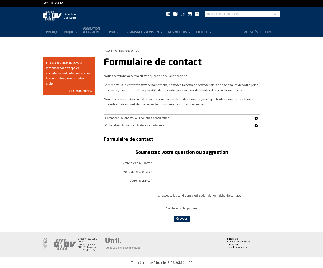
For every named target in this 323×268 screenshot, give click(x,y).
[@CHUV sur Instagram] (182, 14)
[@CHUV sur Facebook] (175, 14)
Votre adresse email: (137, 171)
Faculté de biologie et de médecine (122, 248)
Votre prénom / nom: (137, 163)
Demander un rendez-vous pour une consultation (137, 118)
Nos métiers (177, 32)
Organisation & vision (141, 32)
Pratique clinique (60, 32)
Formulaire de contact (238, 247)
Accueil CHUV (53, 3)
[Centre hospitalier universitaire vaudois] (65, 245)
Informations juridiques (238, 242)
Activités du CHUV (257, 32)
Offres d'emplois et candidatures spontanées (134, 125)
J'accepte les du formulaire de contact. (200, 195)
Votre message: (141, 180)
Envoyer (181, 218)
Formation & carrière (91, 30)
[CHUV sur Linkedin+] (168, 14)
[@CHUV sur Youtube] (190, 14)
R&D (112, 32)
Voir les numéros (80, 90)
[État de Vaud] (45, 243)
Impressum (232, 239)
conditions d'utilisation (193, 195)
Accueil (108, 51)
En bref (202, 32)
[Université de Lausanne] (122, 240)
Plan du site (233, 244)
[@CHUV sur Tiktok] (196, 14)
